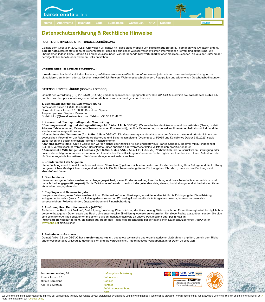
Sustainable (116, 22)
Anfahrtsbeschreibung (116, 288)
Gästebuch (136, 22)
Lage (99, 22)
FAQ (152, 22)
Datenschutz (111, 277)
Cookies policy (36, 298)
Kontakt (165, 22)
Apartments (65, 22)
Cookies (108, 280)
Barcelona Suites (62, 9)
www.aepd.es (50, 222)
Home (48, 22)
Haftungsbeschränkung (117, 273)
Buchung (84, 22)
